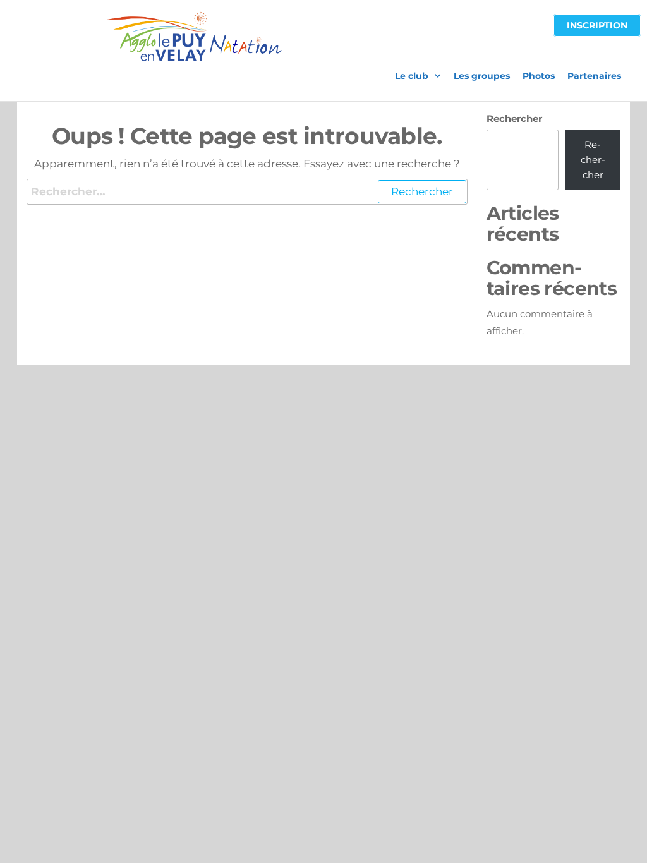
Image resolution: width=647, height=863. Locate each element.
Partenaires (594, 75)
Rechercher (514, 118)
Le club (411, 75)
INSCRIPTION (597, 25)
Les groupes (482, 75)
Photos (539, 75)
